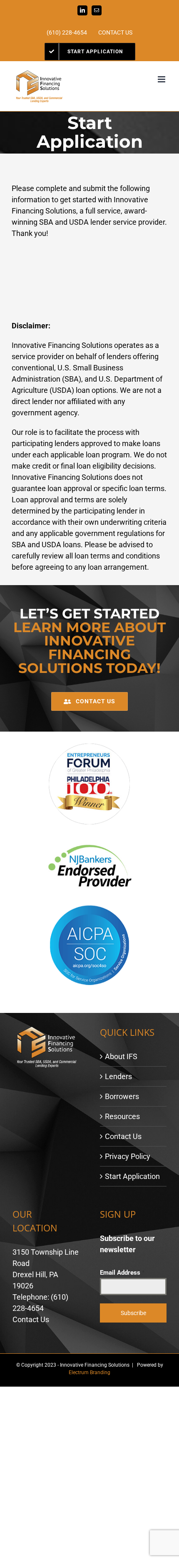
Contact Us (123, 1136)
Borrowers (122, 1096)
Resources (122, 1116)
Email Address (122, 1272)
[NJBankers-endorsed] (89, 840)
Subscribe (133, 1313)
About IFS (121, 1056)
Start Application (132, 1176)
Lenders (118, 1076)
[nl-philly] (89, 745)
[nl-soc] (89, 906)
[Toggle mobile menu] (162, 79)
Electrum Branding (89, 1372)
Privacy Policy (127, 1156)
